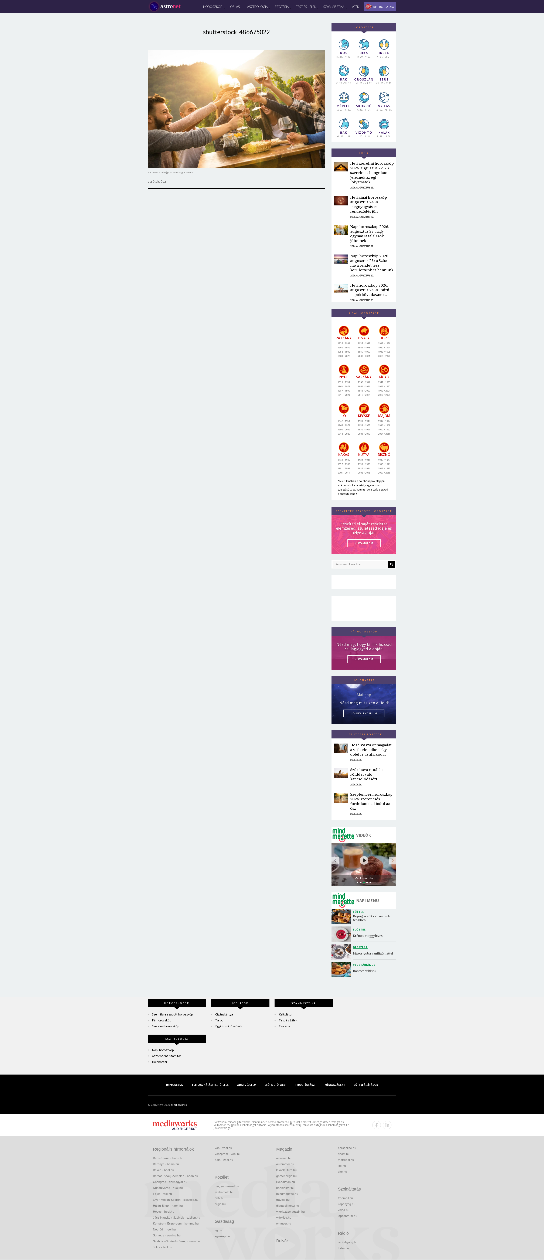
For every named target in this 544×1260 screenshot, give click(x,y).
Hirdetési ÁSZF (305, 1085)
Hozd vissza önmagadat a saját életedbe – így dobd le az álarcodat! (370, 749)
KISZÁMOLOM (364, 543)
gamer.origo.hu (286, 1176)
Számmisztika (333, 6)
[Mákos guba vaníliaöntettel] (342, 952)
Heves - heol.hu (163, 1211)
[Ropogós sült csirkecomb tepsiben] (342, 916)
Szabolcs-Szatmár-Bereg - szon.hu (176, 1241)
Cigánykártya (224, 1014)
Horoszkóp (212, 6)
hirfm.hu (343, 1248)
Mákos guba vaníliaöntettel (373, 953)
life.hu (342, 1165)
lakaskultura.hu (286, 1170)
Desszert (360, 947)
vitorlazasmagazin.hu (290, 1211)
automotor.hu (285, 1164)
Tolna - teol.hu (162, 1247)
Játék (355, 6)
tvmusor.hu (283, 1223)
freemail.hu (345, 1198)
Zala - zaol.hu (224, 1159)
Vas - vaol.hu (223, 1148)
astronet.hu (284, 1158)
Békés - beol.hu (163, 1170)
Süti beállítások (366, 1085)
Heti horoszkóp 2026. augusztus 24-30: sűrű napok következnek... (369, 290)
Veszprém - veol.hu (228, 1153)
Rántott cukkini (364, 971)
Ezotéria (282, 6)
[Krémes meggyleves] (342, 934)
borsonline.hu (347, 1148)
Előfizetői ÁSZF (276, 1085)
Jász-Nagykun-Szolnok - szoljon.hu (176, 1217)
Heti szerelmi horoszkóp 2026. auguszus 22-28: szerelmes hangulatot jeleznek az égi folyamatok (372, 172)
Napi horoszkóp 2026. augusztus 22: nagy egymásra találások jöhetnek (369, 233)
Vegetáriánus (364, 965)
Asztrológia (257, 6)
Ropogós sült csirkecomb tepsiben (372, 918)
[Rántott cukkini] (342, 969)
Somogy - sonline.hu (167, 1235)
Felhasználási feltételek (210, 1085)
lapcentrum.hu (347, 1216)
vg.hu (218, 1230)
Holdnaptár (159, 1062)
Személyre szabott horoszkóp (172, 1014)
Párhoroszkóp (161, 1020)
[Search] (391, 564)
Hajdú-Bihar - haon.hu (168, 1205)
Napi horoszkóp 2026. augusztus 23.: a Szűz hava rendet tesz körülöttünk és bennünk (371, 262)
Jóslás (235, 6)
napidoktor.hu (285, 1187)
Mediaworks (179, 1105)
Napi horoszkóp (163, 1050)
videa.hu (343, 1210)
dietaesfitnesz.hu (287, 1205)
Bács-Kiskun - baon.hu (168, 1158)
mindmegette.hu (287, 1193)
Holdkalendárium (364, 713)
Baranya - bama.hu (166, 1164)
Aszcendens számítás (166, 1056)
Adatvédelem (246, 1085)
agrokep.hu (222, 1236)
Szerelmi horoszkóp (165, 1026)
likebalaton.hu (285, 1182)
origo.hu (220, 1204)
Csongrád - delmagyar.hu (170, 1182)
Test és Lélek (306, 6)
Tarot (219, 1020)
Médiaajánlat (335, 1085)
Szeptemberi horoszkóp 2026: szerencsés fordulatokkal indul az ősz (371, 801)
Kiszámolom (364, 659)
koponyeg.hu (346, 1204)
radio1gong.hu (347, 1242)
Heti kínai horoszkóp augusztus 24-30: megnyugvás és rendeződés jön (368, 204)
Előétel (359, 929)
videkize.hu (283, 1217)
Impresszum (175, 1085)
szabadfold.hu (224, 1192)
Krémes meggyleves (367, 936)
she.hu (342, 1171)
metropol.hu (346, 1159)
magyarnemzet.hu (227, 1186)
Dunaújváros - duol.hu (168, 1187)
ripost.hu (344, 1153)
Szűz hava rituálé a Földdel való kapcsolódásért (366, 774)
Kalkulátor (286, 1014)
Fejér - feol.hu (162, 1193)
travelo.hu (283, 1199)
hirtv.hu (219, 1198)
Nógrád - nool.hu (164, 1229)
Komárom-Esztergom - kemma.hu (176, 1223)
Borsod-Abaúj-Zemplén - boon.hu (175, 1176)
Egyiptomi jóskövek (228, 1026)
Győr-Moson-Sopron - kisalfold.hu (175, 1199)
